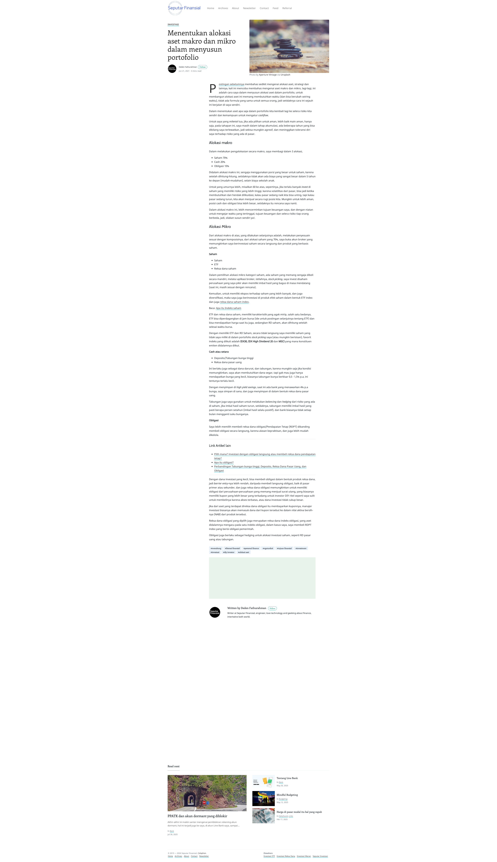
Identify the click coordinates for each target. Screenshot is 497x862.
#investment (301, 548)
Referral (287, 8)
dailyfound (283, 816)
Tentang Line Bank (287, 778)
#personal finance (251, 548)
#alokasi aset (243, 552)
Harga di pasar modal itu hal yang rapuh (299, 811)
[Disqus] (262, 657)
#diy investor (228, 552)
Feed (275, 8)
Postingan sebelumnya (231, 84)
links (291, 816)
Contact (264, 8)
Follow (203, 67)
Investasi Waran (304, 856)
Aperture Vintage (268, 74)
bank (172, 831)
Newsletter (249, 8)
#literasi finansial (232, 548)
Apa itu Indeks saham (228, 308)
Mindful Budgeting (287, 794)
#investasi (215, 552)
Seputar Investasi (320, 856)
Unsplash (285, 74)
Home (210, 8)
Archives (223, 8)
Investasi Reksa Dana (286, 856)
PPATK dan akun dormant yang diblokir (197, 816)
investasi (173, 24)
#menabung (216, 548)
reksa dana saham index (234, 301)
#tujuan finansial (284, 548)
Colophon (202, 853)
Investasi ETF (269, 856)
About (235, 8)
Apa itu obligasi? (224, 462)
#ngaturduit (268, 548)
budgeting (283, 799)
